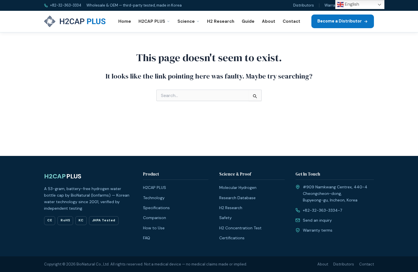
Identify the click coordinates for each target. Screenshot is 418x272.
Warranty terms (317, 230)
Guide (248, 21)
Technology (154, 197)
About (268, 21)
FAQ (146, 237)
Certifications (232, 237)
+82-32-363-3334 (65, 5)
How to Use (154, 227)
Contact (291, 21)
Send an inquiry (317, 220)
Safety (225, 217)
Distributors (303, 5)
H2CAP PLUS (151, 21)
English (351, 4)
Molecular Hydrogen (237, 187)
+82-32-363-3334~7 (322, 210)
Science (186, 21)
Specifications (156, 207)
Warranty (332, 5)
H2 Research (220, 21)
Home (124, 21)
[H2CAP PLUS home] (75, 21)
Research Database (237, 197)
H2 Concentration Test (240, 227)
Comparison (154, 217)
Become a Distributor (339, 21)
